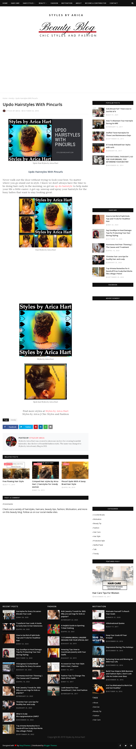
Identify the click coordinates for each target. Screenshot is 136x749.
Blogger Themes (50, 745)
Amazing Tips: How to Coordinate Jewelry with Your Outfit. (73, 652)
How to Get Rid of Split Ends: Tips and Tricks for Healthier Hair (118, 218)
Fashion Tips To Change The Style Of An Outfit (73, 676)
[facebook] (120, 745)
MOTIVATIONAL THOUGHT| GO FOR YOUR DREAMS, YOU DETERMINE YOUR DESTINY (119, 159)
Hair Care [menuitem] (15, 3)
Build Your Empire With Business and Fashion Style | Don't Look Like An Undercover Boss (119, 673)
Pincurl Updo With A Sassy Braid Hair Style (74, 482)
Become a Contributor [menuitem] (95, 3)
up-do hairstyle (64, 186)
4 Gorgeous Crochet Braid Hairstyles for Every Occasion (28, 665)
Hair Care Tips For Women (105, 592)
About (95, 703)
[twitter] (126, 745)
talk (94, 549)
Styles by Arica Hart (57, 411)
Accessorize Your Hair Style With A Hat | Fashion (72, 665)
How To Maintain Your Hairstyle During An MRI (119, 122)
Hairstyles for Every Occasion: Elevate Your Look (28, 612)
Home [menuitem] (5, 3)
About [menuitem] (79, 3)
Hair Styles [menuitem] (28, 3)
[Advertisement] (68, 74)
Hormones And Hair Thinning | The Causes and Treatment (119, 245)
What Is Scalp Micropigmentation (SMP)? (27, 715)
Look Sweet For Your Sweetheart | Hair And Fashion (74, 688)
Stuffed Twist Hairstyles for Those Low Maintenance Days (118, 134)
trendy (11, 98)
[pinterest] (131, 745)
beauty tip (97, 523)
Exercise (96, 707)
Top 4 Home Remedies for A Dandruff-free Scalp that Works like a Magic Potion (119, 271)
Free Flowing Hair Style (13, 481)
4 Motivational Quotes (115, 623)
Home (5, 98)
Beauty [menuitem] (42, 3)
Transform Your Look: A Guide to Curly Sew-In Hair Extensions (29, 624)
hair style (96, 536)
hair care (97, 532)
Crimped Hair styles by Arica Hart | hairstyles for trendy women (45, 484)
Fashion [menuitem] (54, 3)
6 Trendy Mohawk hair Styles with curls (118, 145)
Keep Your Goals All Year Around (116, 636)
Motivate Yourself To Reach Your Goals (117, 612)
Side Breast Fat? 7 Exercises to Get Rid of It (118, 110)
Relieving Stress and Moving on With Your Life (119, 660)
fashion (96, 528)
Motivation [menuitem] (66, 3)
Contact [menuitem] (114, 3)
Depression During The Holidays (119, 647)
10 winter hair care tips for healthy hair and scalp (117, 257)
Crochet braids (99, 515)
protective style (99, 541)
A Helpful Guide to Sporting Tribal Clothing (72, 626)
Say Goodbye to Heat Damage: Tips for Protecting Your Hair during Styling (119, 233)
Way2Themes (25, 745)
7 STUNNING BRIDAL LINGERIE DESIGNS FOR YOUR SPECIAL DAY (74, 638)
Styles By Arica (13, 111)
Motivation (97, 519)
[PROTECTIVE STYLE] (112, 578)
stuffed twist (98, 545)
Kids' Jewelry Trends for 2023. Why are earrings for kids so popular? (28, 690)
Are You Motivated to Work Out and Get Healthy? (119, 686)
